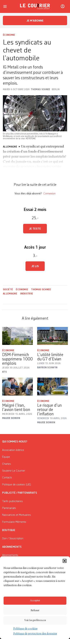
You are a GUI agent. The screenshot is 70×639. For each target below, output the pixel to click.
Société (8, 289)
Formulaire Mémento (14, 522)
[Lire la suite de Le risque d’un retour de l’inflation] (52, 387)
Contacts (7, 477)
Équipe (6, 457)
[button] (64, 561)
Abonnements (10, 555)
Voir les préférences (35, 620)
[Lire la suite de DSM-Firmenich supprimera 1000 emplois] (17, 336)
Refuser (35, 610)
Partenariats (9, 508)
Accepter (35, 600)
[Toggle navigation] (5, 6)
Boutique (8, 530)
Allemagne (10, 293)
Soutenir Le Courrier (13, 470)
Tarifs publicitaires (12, 501)
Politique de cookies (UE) (16, 484)
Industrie (26, 293)
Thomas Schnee (41, 289)
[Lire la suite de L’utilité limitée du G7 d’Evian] (52, 336)
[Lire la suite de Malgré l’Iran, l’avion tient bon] (17, 387)
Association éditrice (13, 450)
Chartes (6, 464)
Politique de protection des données (35, 634)
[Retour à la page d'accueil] (35, 6)
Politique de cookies (25, 629)
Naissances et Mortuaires (16, 515)
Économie (9, 35)
